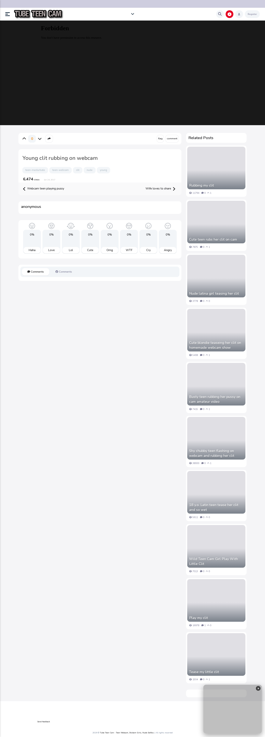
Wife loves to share (158, 188)
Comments (37, 272)
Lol (71, 250)
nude (90, 170)
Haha (32, 250)
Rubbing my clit (201, 185)
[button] (9, 14)
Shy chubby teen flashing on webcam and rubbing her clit (211, 453)
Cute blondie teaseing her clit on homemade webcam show (215, 345)
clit (77, 170)
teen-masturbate (35, 170)
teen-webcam (60, 170)
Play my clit (198, 618)
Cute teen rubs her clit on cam (213, 239)
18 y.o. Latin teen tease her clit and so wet (213, 507)
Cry (148, 250)
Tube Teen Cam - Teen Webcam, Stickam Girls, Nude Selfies (127, 732)
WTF (129, 250)
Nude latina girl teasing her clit (214, 293)
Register (252, 14)
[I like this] (24, 139)
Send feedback (43, 721)
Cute (90, 250)
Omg (110, 250)
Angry (168, 250)
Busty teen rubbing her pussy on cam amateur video (214, 399)
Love (51, 250)
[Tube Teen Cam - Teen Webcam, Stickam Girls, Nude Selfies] (38, 14)
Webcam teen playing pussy (45, 188)
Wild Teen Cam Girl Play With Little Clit (213, 561)
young (103, 170)
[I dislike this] (40, 139)
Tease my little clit (204, 672)
